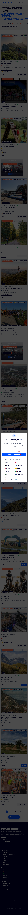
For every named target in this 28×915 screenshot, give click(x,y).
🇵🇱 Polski (17, 477)
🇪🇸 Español (18, 468)
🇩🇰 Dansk (17, 463)
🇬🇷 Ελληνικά (18, 465)
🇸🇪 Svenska (18, 480)
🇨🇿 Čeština (7, 463)
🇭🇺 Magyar (7, 474)
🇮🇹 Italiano (18, 471)
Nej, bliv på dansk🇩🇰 (14, 451)
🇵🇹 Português (8, 480)
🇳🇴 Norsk (7, 477)
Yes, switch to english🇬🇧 (14, 454)
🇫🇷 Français (8, 471)
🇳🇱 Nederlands (19, 474)
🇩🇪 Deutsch (8, 465)
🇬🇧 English (7, 468)
